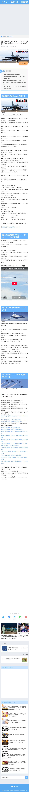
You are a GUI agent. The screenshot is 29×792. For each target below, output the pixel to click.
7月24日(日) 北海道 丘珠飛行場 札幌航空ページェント (14, 419)
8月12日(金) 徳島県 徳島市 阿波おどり (10, 427)
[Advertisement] (14, 18)
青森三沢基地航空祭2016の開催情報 (11, 74)
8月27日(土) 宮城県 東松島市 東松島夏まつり (12, 429)
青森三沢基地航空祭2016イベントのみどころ (13, 80)
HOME (15, 786)
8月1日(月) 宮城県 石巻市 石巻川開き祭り (11, 421)
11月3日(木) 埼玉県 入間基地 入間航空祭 (11, 455)
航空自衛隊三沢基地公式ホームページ (11, 227)
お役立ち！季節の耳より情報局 (15, 2)
